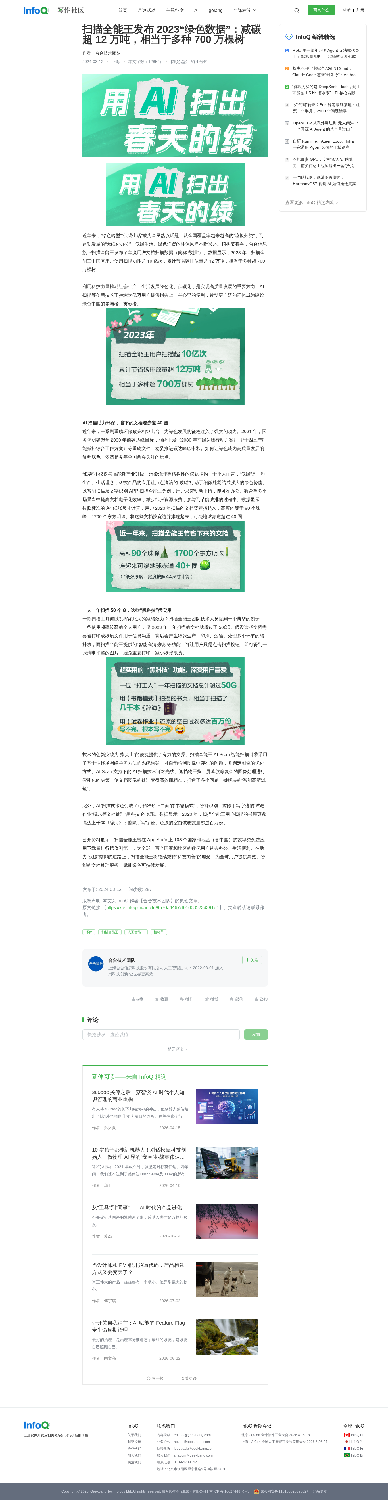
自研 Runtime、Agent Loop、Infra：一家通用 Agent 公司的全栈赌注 (325, 144)
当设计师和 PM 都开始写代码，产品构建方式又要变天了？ (138, 1268)
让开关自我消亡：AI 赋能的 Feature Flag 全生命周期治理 (138, 1326)
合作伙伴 (134, 1449)
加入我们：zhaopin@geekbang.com (185, 1455)
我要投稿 (134, 1442)
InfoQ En (357, 1435)
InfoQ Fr (357, 1449)
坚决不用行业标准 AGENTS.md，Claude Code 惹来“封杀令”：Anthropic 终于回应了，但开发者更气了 (326, 72)
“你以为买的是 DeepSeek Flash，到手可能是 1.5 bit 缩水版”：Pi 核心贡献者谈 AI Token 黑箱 (326, 90)
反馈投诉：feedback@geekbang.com (185, 1449)
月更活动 (146, 10)
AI (196, 10)
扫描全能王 (109, 932)
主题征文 (175, 10)
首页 (122, 10)
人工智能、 (136, 932)
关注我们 (134, 1462)
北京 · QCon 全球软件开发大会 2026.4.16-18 (275, 1435)
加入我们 (134, 1455)
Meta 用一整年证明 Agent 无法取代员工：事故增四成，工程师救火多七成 (325, 53)
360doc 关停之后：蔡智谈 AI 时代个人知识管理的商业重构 (138, 1095)
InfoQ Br (357, 1455)
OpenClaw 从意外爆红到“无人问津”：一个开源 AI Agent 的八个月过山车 (326, 126)
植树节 (159, 932)
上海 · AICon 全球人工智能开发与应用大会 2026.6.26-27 (284, 1442)
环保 (88, 932)
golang (216, 10)
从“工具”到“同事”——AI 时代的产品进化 (137, 1207)
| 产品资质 (319, 1491)
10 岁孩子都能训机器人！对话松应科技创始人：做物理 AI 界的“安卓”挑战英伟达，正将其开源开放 (139, 1154)
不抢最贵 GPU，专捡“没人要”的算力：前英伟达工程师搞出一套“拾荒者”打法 (326, 163)
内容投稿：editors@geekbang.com (184, 1435)
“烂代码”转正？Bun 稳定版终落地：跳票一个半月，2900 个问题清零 (326, 107)
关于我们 (134, 1435)
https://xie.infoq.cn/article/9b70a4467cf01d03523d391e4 (162, 907)
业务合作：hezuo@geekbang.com (183, 1442)
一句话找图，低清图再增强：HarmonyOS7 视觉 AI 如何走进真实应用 (326, 181)
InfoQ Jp (357, 1442)
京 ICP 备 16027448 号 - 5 (229, 1491)
